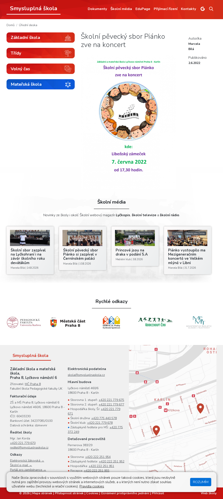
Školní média (121, 9)
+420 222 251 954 (98, 457)
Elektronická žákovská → (27, 461)
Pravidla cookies (91, 486)
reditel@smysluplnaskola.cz (29, 447)
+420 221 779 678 (100, 423)
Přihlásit (158, 493)
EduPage (142, 9)
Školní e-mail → (21, 465)
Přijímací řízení (165, 9)
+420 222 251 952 (111, 461)
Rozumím (200, 482)
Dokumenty (97, 9)
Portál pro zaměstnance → (28, 470)
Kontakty (188, 9)
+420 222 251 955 (96, 471)
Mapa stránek (42, 493)
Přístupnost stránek (69, 493)
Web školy (208, 493)
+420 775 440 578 (104, 418)
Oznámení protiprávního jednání (125, 493)
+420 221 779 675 (111, 400)
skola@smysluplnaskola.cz (86, 375)
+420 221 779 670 (22, 443)
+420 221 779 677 (111, 404)
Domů (11, 25)
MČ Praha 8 (33, 384)
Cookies (92, 493)
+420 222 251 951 (101, 466)
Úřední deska (28, 25)
